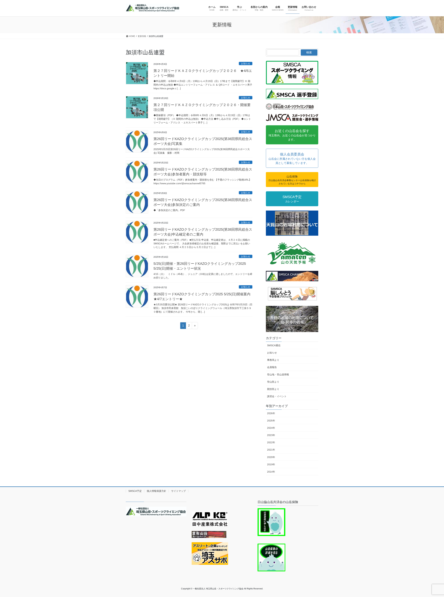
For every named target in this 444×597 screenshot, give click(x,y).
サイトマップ (178, 491)
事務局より (273, 360)
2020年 (271, 457)
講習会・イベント (277, 396)
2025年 (271, 420)
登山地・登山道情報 (278, 374)
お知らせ (245, 63)
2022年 (271, 442)
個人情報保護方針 (156, 491)
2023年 (271, 435)
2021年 (271, 449)
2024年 (271, 427)
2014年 (271, 471)
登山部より (273, 381)
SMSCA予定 (135, 491)
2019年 (271, 464)
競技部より (273, 389)
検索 (309, 52)
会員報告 (272, 367)
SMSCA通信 (273, 345)
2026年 (271, 413)
